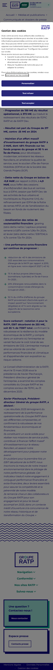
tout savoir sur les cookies (17, 75)
